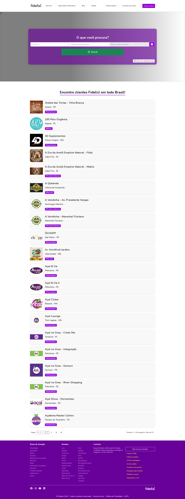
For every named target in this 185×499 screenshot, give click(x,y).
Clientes (93, 6)
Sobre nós (49, 6)
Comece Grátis (132, 453)
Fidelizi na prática (132, 457)
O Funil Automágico (133, 460)
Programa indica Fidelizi (135, 471)
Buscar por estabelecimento (145, 61)
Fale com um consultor (140, 449)
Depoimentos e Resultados (67, 6)
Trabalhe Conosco (133, 474)
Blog (83, 6)
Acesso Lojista (149, 6)
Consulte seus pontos (129, 6)
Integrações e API (133, 478)
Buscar (94, 51)
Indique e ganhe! (111, 6)
